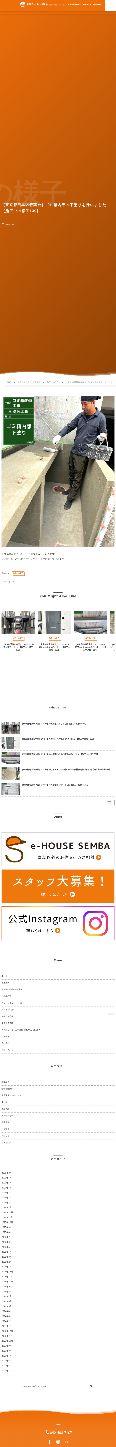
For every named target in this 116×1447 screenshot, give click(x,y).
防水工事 (5, 1082)
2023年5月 (7, 1366)
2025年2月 (7, 1262)
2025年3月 (7, 1257)
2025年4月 (7, 1252)
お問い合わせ (7, 1050)
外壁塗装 (5, 1129)
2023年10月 (7, 1341)
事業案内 (5, 983)
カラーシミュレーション (12, 1003)
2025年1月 (7, 1267)
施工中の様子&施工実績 (12, 989)
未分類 (4, 1102)
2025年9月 (7, 1227)
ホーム (4, 976)
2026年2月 (7, 1202)
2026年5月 (7, 1188)
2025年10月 (7, 1222)
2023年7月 (7, 1356)
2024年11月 (7, 1277)
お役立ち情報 (7, 1016)
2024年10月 (7, 1281)
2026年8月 (7, 1173)
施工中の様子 (7, 1116)
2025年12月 (7, 1212)
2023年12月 (7, 1331)
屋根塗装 (5, 1122)
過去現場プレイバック (11, 1095)
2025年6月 (7, 1242)
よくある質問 (7, 1023)
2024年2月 (7, 1321)
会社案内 (5, 1043)
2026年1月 (7, 1207)
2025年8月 (7, 1232)
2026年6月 (7, 1183)
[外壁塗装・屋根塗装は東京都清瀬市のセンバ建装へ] (60, 4)
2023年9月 (7, 1346)
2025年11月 (7, 1217)
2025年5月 (7, 1247)
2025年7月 (7, 1237)
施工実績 (5, 1109)
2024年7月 (7, 1296)
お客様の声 (6, 996)
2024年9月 (7, 1286)
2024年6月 (7, 1301)
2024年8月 (7, 1291)
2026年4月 (7, 1192)
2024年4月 (7, 1311)
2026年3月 (7, 1197)
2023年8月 (7, 1351)
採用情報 (5, 1037)
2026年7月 (7, 1178)
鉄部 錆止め (7, 1089)
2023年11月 (7, 1336)
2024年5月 (7, 1306)
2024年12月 (7, 1272)
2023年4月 (7, 1371)
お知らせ (5, 1136)
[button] (110, 5)
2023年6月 (7, 1361)
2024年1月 (7, 1326)
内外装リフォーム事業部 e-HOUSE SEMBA (21, 1030)
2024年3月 (7, 1316)
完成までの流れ (8, 1010)
